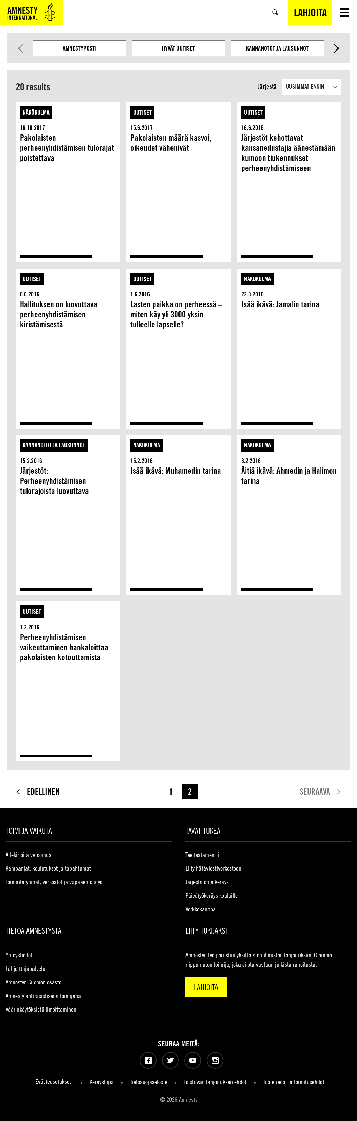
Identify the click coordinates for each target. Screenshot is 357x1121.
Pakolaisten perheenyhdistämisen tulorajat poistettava (67, 148)
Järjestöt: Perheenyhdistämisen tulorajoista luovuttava (54, 481)
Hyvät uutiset (178, 48)
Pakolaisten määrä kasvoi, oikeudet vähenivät (170, 143)
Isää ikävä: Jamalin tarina (280, 304)
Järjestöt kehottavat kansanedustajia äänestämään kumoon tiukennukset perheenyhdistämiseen (288, 153)
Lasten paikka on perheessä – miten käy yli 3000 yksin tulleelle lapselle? (176, 314)
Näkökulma (36, 112)
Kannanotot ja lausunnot (277, 48)
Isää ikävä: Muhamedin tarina (175, 471)
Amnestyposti (80, 48)
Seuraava (336, 48)
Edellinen (21, 48)
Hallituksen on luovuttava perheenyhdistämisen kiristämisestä (58, 314)
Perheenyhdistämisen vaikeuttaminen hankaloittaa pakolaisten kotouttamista (64, 647)
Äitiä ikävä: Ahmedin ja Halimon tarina (289, 476)
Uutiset (142, 112)
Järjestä (267, 86)
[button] (344, 12)
